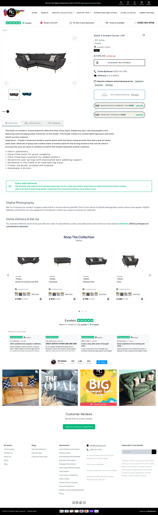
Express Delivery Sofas (105, 13)
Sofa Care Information (67, 460)
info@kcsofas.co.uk (98, 445)
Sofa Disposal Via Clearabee (69, 457)
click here (123, 223)
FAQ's (6, 460)
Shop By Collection (39, 449)
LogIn (134, 4)
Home (34, 13)
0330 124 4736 (120, 71)
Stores (141, 4)
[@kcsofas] (53, 362)
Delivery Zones (64, 453)
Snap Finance (64, 471)
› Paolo (97, 43)
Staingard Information (67, 464)
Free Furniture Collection (68, 475)
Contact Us (8, 453)
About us (7, 457)
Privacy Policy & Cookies (68, 483)
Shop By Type (37, 453)
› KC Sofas (99, 40)
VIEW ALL (79, 240)
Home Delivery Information (69, 449)
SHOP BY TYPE (83, 13)
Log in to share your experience (79, 426)
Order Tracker (146, 13)
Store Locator (128, 13)
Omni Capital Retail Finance (69, 468)
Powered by (147, 511)
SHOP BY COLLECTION (62, 13)
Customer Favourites (39, 457)
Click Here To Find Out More (91, 3)
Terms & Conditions (66, 486)
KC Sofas (10, 511)
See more (35, 294)
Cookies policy (32, 511)
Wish (128, 4)
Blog (6, 464)
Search (44, 13)
